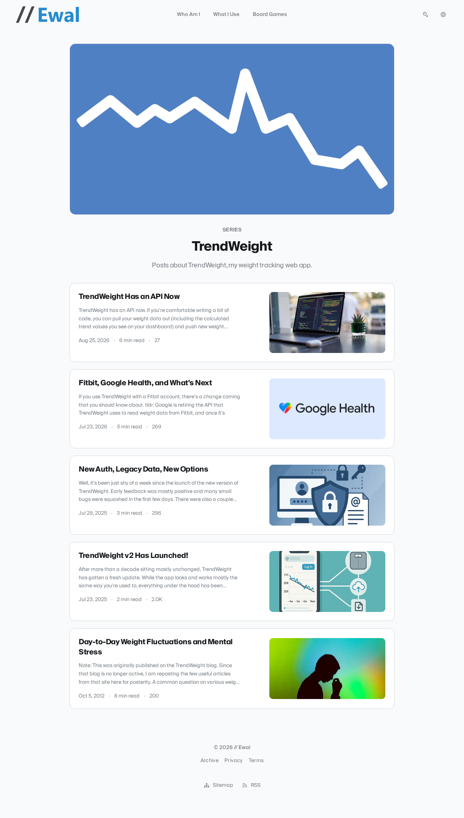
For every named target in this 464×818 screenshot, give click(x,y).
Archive (209, 760)
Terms (256, 760)
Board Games (270, 14)
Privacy (233, 760)
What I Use (226, 14)
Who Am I (188, 14)
